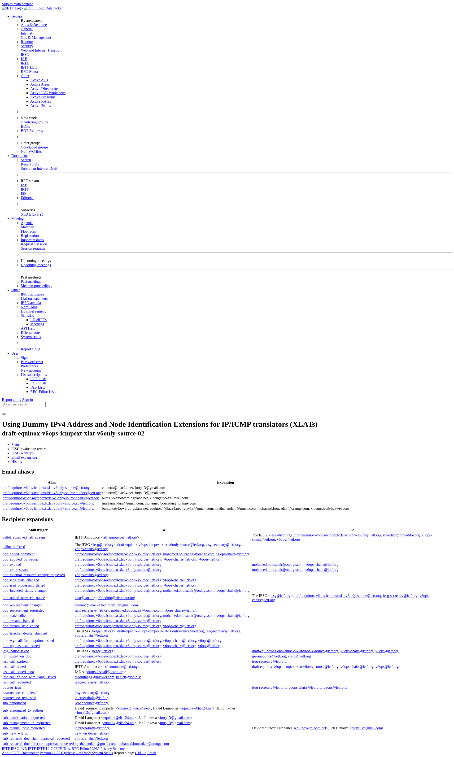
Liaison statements (34, 298)
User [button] (14, 353)
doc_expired (12, 564)
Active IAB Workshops (47, 93)
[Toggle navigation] (4, 414)
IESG (25, 54)
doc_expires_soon (16, 570)
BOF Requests (32, 131)
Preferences (29, 366)
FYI (40, 214)
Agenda (27, 223)
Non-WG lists (31, 151)
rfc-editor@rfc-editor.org (401, 535)
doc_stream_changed (18, 621)
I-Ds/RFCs (38, 320)
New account (31, 370)
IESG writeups (22, 453)
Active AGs (39, 80)
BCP (33, 214)
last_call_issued (14, 667)
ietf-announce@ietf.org (120, 537)
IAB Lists (37, 387)
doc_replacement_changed (22, 605)
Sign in (26, 358)
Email (151, 753)
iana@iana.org (85, 598)
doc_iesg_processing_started (24, 585)
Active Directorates (44, 89)
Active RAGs (40, 101)
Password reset (32, 362)
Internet (26, 33)
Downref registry (33, 311)
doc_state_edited (15, 615)
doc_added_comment (19, 554)
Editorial (27, 198)
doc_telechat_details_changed (25, 633)
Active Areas (40, 84)
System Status (102, 753)
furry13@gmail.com (123, 605)
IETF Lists (38, 379)
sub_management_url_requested (27, 723)
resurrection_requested (19, 698)
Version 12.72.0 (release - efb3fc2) (65, 753)
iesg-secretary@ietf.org (223, 545)
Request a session (34, 244)
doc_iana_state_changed (21, 580)
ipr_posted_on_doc (17, 656)
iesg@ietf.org (281, 535)
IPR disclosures (32, 294)
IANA (95, 749)
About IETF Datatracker (20, 753)
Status (15, 445)
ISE (23, 193)
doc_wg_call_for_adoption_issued (28, 641)
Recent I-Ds (30, 164)
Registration (30, 236)
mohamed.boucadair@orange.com (188, 554)
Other (25, 76)
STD (25, 214)
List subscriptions (34, 375)
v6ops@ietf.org (288, 539)
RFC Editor (29, 72)
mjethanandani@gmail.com (95, 744)
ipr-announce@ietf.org (269, 656)
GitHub (140, 753)
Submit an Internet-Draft (39, 168)
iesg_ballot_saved (16, 651)
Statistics (27, 315)
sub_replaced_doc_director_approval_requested (38, 744)
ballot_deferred (14, 547)
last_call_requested (17, 682)
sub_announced (14, 703)
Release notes (31, 333)
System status (31, 337)
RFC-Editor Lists (43, 392)
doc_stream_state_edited (21, 626)
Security (27, 46)
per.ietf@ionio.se (128, 677)
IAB (24, 59)
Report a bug (30, 349)
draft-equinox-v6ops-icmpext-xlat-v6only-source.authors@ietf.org (52, 493)
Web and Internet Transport (41, 50)
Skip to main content (17, 4)
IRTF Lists (38, 383)
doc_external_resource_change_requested (34, 575)
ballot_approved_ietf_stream (24, 537)
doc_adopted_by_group (20, 559)
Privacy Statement (113, 749)
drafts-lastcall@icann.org (105, 672)
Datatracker (53, 8)
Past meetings (31, 281)
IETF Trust (62, 749)
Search (26, 160)
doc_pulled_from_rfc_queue (24, 598)
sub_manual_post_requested (24, 728)
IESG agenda (31, 303)
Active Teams (40, 106)
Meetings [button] (18, 219)
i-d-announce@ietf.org (92, 703)
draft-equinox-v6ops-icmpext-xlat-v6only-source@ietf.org (46, 488)
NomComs (29, 307)
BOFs (25, 126)
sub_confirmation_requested (24, 718)
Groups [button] (16, 16)
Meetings (37, 324)
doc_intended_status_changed (25, 590)
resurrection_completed (20, 693)
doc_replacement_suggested (23, 610)
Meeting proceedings (36, 286)
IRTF (25, 63)
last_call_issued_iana (18, 672)
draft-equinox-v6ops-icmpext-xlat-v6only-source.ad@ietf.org (48, 503)
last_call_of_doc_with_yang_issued (29, 677)
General (27, 29)
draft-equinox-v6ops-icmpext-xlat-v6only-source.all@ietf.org (48, 508)
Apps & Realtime (34, 25)
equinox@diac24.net (90, 605)
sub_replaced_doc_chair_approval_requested (36, 738)
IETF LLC (29, 67)
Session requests (33, 248)
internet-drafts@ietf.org (92, 698)
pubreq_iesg (12, 687)
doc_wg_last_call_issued (21, 646)
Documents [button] (19, 156)
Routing (27, 42)
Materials (28, 227)
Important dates (32, 240)
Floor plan (28, 231)
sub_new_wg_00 (15, 733)
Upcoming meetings (36, 265)
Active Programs (42, 97)
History (16, 462)
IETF (6, 749)
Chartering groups (34, 122)
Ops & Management (36, 37)
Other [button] (15, 290)
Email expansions (24, 457)
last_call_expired (15, 661)
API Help (28, 328)
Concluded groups (34, 147)
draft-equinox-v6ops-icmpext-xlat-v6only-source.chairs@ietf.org (51, 498)
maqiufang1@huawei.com (94, 677)
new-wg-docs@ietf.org (92, 733)
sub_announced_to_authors (23, 710)
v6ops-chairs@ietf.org (91, 549)
